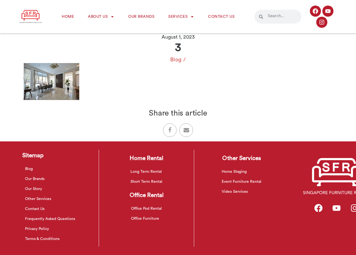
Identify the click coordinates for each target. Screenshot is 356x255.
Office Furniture (145, 219)
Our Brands (141, 17)
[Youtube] (327, 11)
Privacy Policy (37, 229)
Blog (176, 59)
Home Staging (234, 172)
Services (177, 17)
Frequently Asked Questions (50, 219)
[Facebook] (315, 11)
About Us (98, 17)
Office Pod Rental (146, 209)
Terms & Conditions (42, 239)
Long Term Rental (146, 172)
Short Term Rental (146, 182)
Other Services (38, 199)
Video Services (235, 192)
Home (68, 17)
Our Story (33, 189)
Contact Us (221, 17)
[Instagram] (321, 22)
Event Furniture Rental (241, 182)
